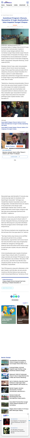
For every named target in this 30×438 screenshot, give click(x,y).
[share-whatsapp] (16, 296)
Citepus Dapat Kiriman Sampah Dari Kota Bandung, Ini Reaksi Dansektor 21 (13, 281)
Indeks (16, 5)
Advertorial (22, 5)
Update (20, 146)
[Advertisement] (15, 177)
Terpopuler (9, 5)
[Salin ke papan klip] (18, 296)
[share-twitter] (14, 296)
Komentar (15, 300)
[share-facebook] (11, 296)
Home (3, 5)
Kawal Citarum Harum (7, 287)
